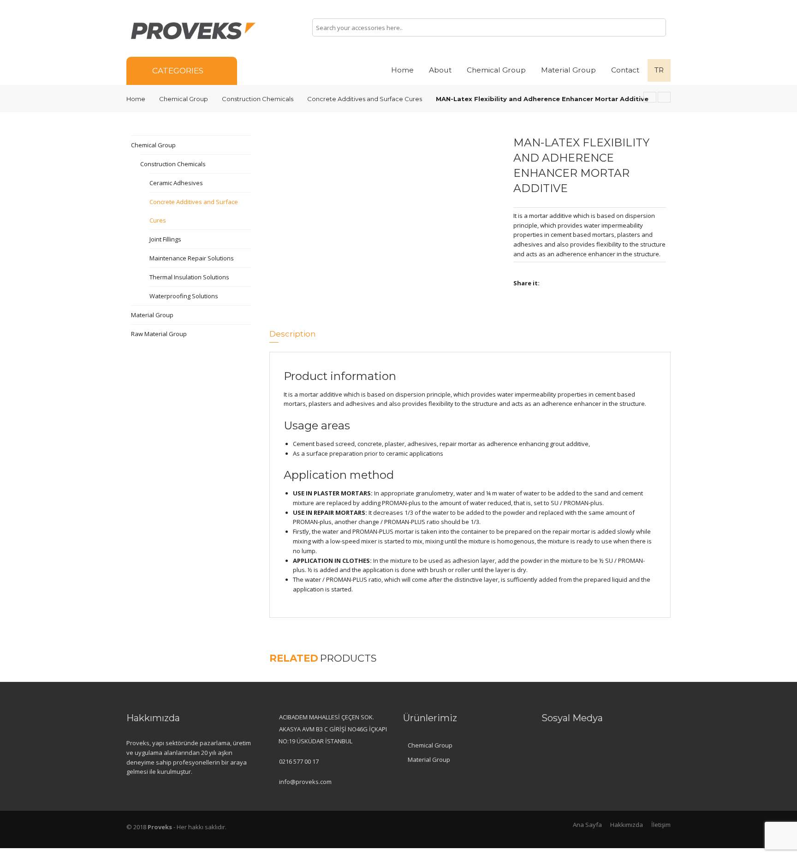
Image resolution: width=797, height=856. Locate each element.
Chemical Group (496, 70)
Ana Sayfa (587, 824)
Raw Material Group (159, 334)
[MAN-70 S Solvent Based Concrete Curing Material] (664, 97)
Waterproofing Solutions (183, 296)
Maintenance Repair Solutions (191, 258)
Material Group (568, 70)
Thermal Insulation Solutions (189, 277)
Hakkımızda (626, 824)
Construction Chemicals (257, 98)
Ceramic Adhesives (176, 183)
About (440, 70)
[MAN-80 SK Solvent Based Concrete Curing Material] (649, 97)
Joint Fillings (165, 239)
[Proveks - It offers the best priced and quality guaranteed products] (193, 30)
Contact (625, 70)
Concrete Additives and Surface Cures (364, 98)
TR (659, 70)
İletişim (661, 824)
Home (402, 70)
